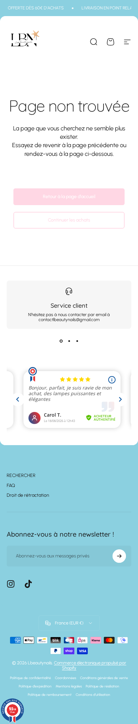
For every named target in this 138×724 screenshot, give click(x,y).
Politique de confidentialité (30, 678)
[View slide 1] (61, 341)
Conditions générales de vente (104, 678)
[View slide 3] (77, 341)
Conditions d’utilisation (93, 694)
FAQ (11, 485)
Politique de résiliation (102, 686)
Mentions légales (69, 686)
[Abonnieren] (119, 556)
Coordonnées (65, 678)
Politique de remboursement (50, 694)
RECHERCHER (21, 475)
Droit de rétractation (28, 495)
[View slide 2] (69, 341)
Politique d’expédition (35, 686)
